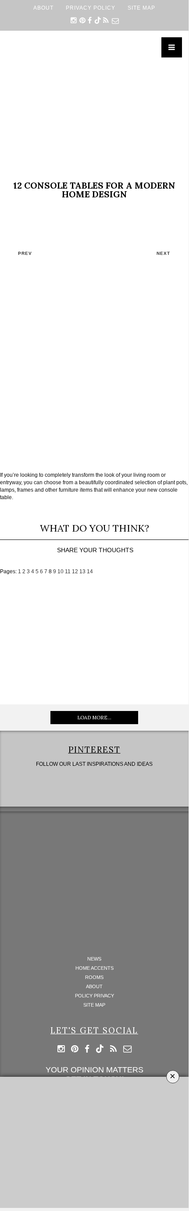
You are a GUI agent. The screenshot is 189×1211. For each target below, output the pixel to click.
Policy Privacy (94, 995)
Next (163, 253)
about (43, 8)
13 (82, 571)
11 (68, 571)
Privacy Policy (90, 8)
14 (90, 571)
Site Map (141, 8)
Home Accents (94, 968)
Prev (25, 253)
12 (75, 571)
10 (60, 571)
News (94, 959)
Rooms (94, 977)
